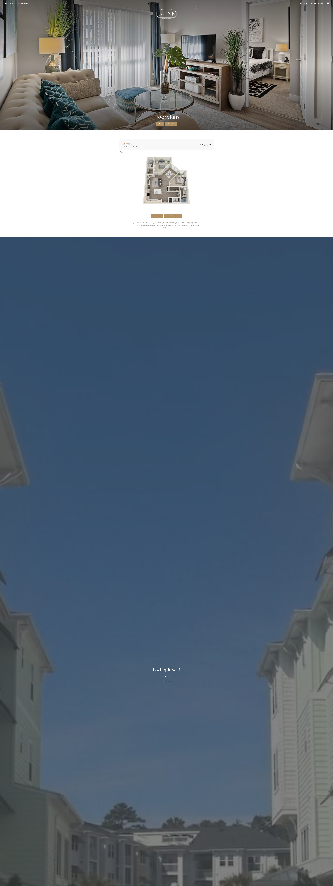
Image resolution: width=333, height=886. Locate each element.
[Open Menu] (328, 3)
